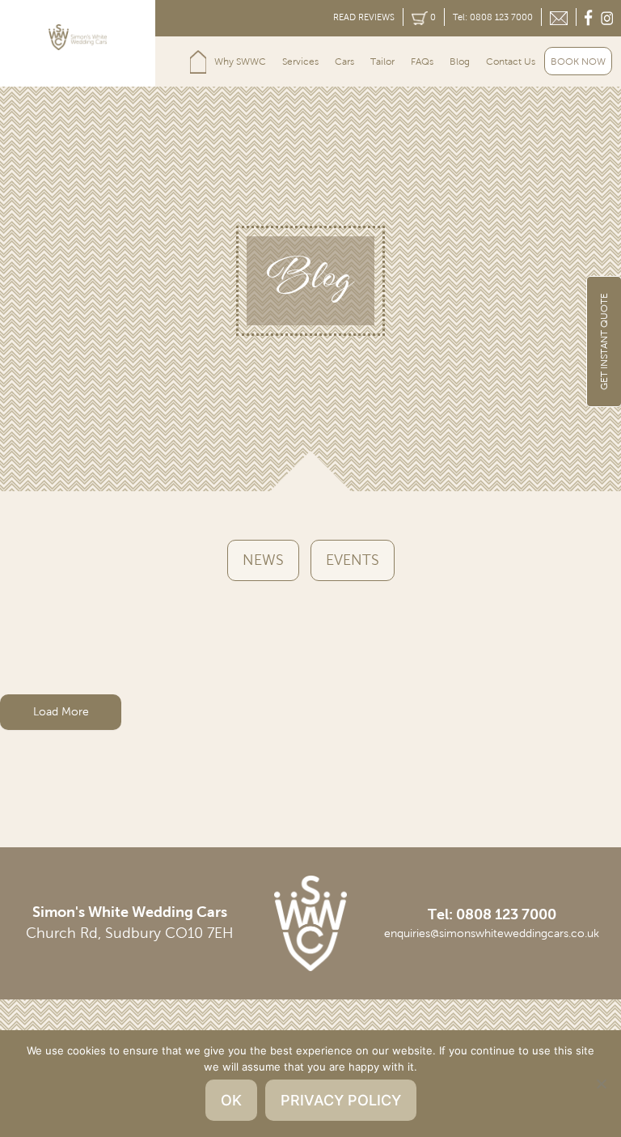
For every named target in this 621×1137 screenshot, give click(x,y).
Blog (460, 61)
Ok (231, 1100)
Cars (344, 61)
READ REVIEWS (364, 17)
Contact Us (510, 61)
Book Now (578, 61)
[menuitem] (198, 61)
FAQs (422, 61)
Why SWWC (240, 61)
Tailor (382, 61)
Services (300, 61)
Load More (61, 712)
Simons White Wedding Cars (198, 61)
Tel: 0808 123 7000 (493, 17)
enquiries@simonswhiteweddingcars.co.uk (491, 933)
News (263, 560)
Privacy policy (341, 1100)
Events (352, 560)
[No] (601, 1083)
